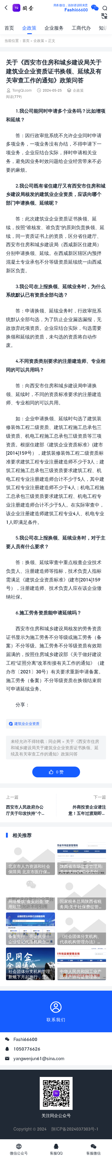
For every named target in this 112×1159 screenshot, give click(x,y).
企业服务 (54, 28)
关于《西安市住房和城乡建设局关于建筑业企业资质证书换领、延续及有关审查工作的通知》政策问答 (55, 747)
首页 (9, 28)
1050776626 (26, 1048)
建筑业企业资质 (26, 723)
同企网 (54, 741)
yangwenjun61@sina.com (39, 1058)
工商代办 (81, 28)
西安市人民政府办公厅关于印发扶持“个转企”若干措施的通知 (26, 810)
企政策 (29, 28)
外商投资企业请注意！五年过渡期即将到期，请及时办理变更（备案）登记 (87, 810)
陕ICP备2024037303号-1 (75, 1128)
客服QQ (56, 1149)
